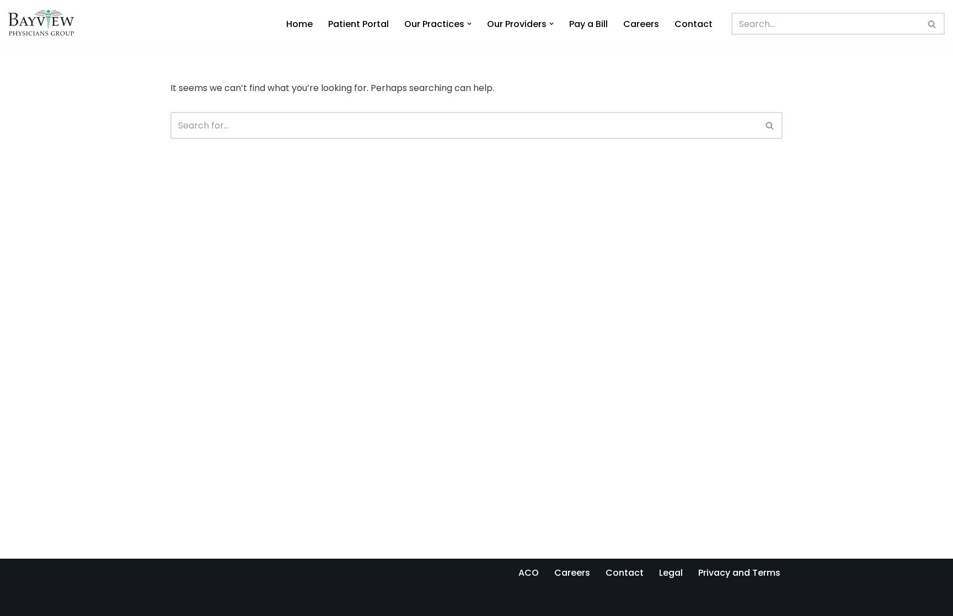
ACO (528, 572)
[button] (469, 24)
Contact (693, 24)
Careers (641, 24)
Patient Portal (358, 24)
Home (299, 24)
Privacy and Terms (739, 572)
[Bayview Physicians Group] (43, 24)
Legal (671, 572)
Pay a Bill (588, 24)
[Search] (932, 24)
